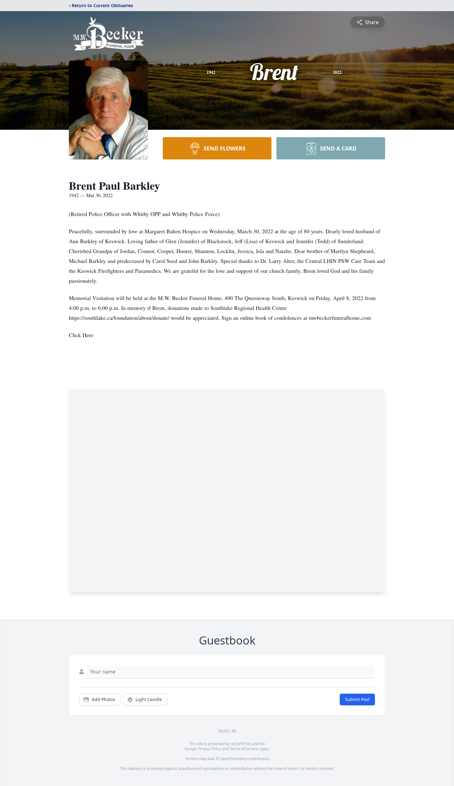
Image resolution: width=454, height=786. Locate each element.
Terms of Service (243, 748)
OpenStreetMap (233, 758)
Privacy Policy (209, 748)
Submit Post (357, 699)
